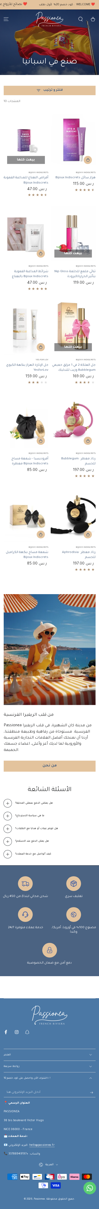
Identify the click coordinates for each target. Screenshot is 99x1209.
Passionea (39, 1199)
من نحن (50, 766)
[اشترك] (93, 1092)
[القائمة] (6, 19)
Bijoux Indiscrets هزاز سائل (75, 178)
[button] (80, 19)
